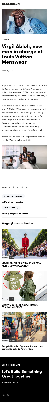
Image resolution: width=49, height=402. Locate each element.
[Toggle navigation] (39, 4)
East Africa (13, 340)
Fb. (3, 394)
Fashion (5, 39)
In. (8, 394)
